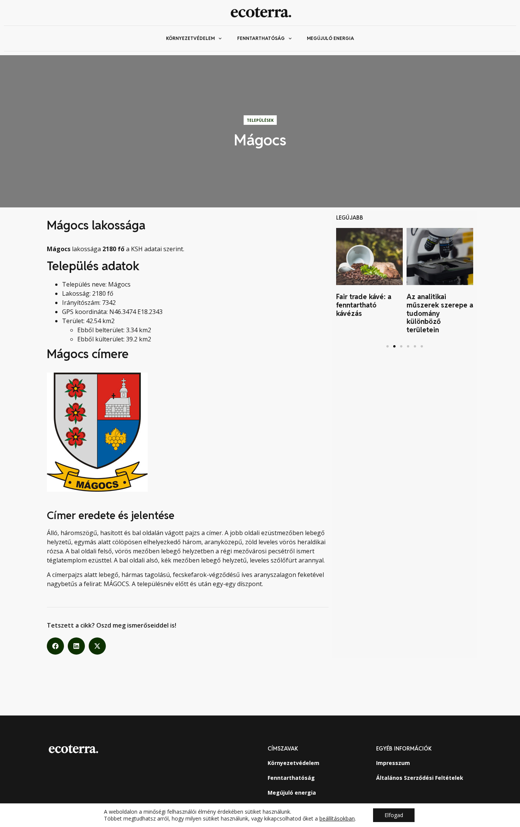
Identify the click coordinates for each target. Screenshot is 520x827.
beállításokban (337, 818)
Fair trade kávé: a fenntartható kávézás (363, 304)
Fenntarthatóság (261, 38)
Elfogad (393, 815)
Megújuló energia (330, 38)
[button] (55, 646)
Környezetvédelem (190, 38)
